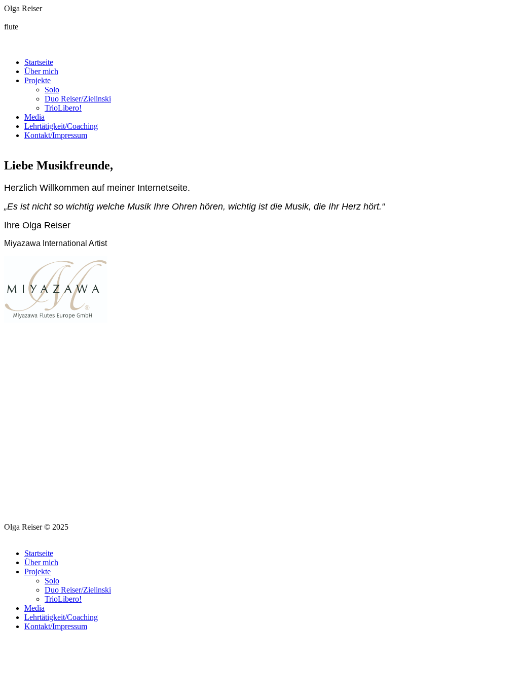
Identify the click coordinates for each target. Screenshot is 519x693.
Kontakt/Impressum (55, 135)
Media (34, 117)
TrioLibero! (63, 107)
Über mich (41, 71)
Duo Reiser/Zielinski (78, 98)
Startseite (38, 62)
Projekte (37, 80)
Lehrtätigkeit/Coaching (61, 126)
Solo (52, 89)
